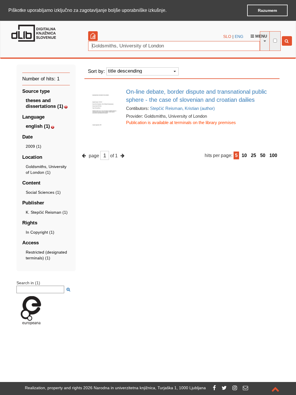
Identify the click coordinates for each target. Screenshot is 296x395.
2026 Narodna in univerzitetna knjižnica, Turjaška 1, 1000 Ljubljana (144, 387)
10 (244, 155)
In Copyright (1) (40, 232)
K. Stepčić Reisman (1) (47, 212)
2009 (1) (33, 146)
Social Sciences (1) (43, 192)
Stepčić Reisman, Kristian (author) (182, 108)
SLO (227, 36)
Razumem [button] (267, 10)
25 (253, 155)
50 (262, 155)
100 (273, 155)
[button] (168, 11)
